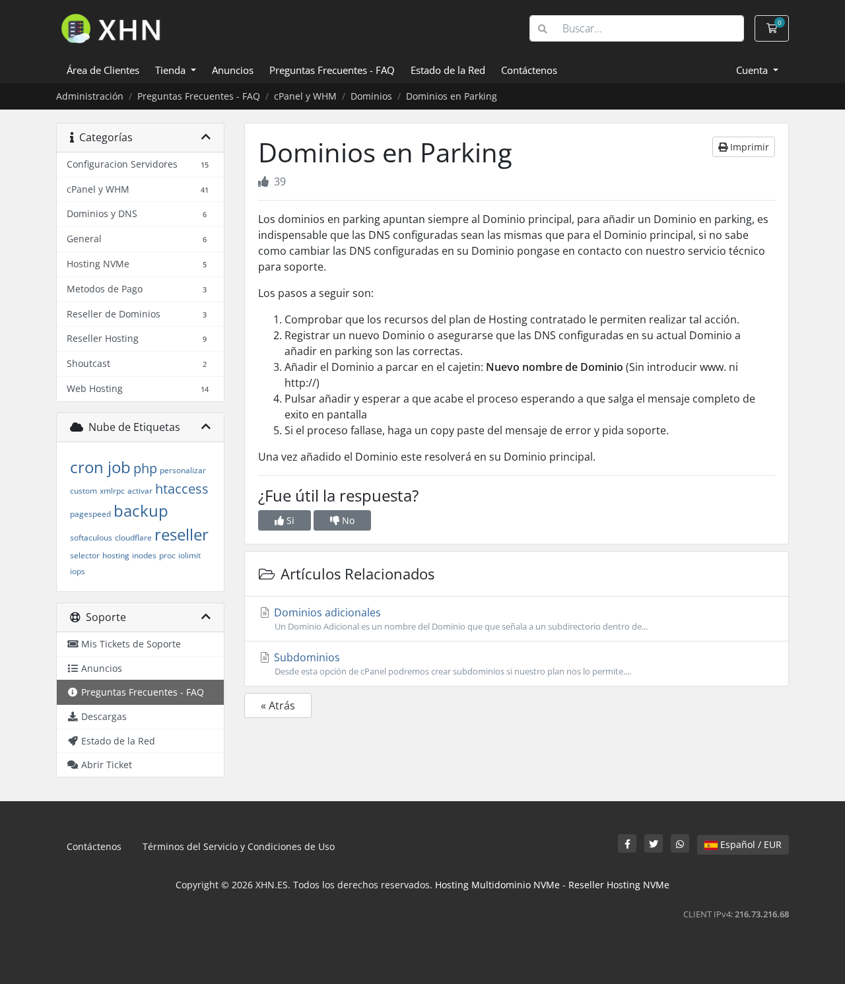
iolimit (189, 555)
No (347, 520)
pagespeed (90, 513)
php (145, 468)
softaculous (91, 537)
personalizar (183, 470)
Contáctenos (529, 70)
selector (85, 555)
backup (141, 510)
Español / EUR (750, 844)
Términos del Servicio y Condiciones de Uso (239, 846)
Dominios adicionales (459, 618)
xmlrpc (112, 490)
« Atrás (278, 705)
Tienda (171, 70)
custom (83, 490)
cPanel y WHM (305, 96)
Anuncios (233, 70)
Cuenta (753, 70)
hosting (115, 555)
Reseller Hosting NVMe (618, 884)
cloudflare (133, 537)
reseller (181, 534)
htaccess (182, 489)
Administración (89, 96)
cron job (100, 467)
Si (289, 520)
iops (77, 571)
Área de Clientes (103, 70)
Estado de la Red (448, 70)
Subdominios (451, 663)
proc (167, 555)
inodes (144, 555)
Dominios (371, 96)
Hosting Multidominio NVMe (497, 884)
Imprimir (748, 147)
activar (139, 490)
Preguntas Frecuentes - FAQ (332, 70)
